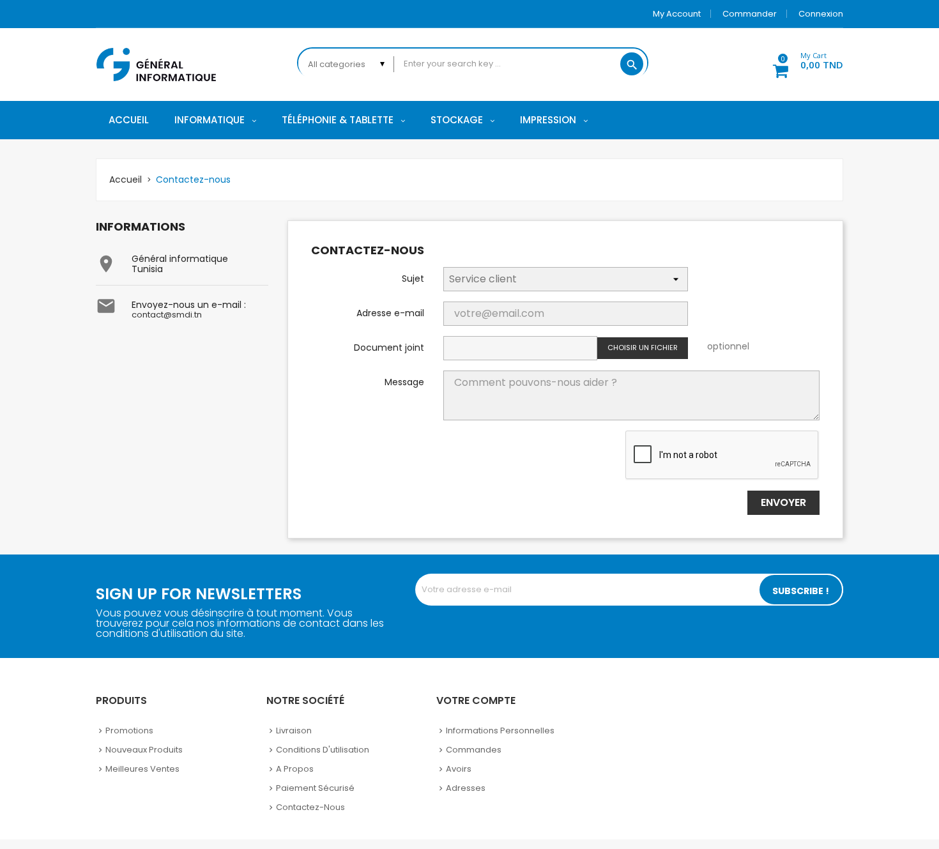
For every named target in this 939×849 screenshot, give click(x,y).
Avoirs (458, 769)
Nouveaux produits (144, 750)
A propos (295, 769)
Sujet (413, 278)
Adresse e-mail (390, 312)
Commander (749, 14)
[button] (801, 62)
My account (677, 14)
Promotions (129, 730)
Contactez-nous (310, 807)
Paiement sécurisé (315, 788)
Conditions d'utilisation (322, 750)
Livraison (294, 730)
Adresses (465, 788)
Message (404, 381)
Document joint (389, 347)
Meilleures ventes (142, 769)
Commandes (473, 750)
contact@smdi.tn (167, 315)
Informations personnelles (500, 730)
